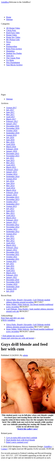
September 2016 (12, 133)
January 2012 (11, 250)
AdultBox (5, 2)
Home (8, 17)
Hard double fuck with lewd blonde (20, 440)
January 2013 (11, 222)
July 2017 (10, 110)
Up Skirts (10, 60)
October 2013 (11, 202)
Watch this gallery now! (27, 429)
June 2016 (10, 140)
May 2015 (10, 163)
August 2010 (11, 289)
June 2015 (10, 160)
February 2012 (12, 247)
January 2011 (11, 277)
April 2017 (10, 117)
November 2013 (12, 199)
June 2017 (10, 112)
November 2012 (12, 227)
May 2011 (10, 268)
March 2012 (11, 245)
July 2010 (10, 291)
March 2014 (11, 190)
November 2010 (12, 282)
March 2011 (11, 273)
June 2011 (10, 266)
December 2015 (12, 153)
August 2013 (11, 206)
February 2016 (12, 149)
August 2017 (11, 108)
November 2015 (12, 156)
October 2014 (11, 174)
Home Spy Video (13, 37)
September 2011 (12, 259)
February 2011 (12, 275)
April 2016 (10, 144)
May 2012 (10, 241)
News (8, 42)
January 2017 (11, 124)
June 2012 (10, 238)
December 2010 (12, 280)
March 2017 (11, 119)
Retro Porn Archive (14, 49)
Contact (4, 449)
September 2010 (12, 286)
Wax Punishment (13, 62)
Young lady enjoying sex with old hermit (17, 338)
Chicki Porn (11, 30)
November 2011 (12, 254)
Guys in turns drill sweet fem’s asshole (21, 438)
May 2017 (10, 114)
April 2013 (10, 215)
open (8, 44)
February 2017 (12, 121)
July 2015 (10, 158)
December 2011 (12, 252)
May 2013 (10, 213)
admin (25, 355)
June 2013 (10, 211)
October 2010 (11, 284)
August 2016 (11, 135)
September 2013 (12, 204)
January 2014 (11, 195)
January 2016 (11, 151)
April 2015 (10, 165)
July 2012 (10, 236)
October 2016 (11, 130)
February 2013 (12, 220)
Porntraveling (11, 46)
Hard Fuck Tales (13, 33)
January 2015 (11, 172)
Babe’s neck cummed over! (17, 442)
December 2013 (12, 197)
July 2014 (10, 181)
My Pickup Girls (13, 39)
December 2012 (12, 225)
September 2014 (12, 176)
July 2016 (10, 137)
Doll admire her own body (13, 336)
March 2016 (11, 147)
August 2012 (11, 234)
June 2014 (10, 183)
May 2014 (10, 186)
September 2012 (12, 231)
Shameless (10, 51)
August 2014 (11, 179)
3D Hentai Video (13, 28)
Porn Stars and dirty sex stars (12, 318)
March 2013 (11, 218)
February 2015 (12, 169)
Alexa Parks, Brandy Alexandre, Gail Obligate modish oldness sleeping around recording (28, 301)
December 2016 (12, 126)
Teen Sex (10, 56)
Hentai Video (11, 35)
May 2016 (10, 142)
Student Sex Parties (14, 53)
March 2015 (11, 167)
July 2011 (10, 264)
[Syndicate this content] (4, 320)
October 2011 (11, 257)
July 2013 (10, 208)
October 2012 (11, 229)
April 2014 (10, 188)
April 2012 (10, 243)
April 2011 (10, 270)
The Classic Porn (13, 58)
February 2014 (12, 192)
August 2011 (11, 261)
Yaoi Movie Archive (14, 65)
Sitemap (9, 19)
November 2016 (12, 128)
